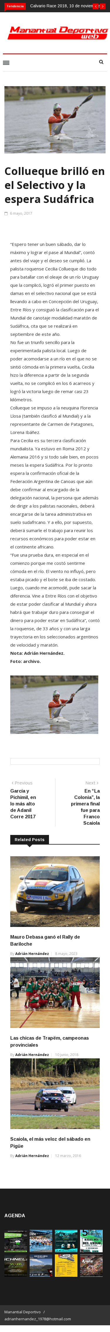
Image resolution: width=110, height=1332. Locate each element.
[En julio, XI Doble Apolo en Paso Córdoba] (41, 1250)
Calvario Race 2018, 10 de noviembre (65, 6)
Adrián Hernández (32, 953)
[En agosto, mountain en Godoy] (91, 1250)
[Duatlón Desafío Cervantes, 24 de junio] (66, 1275)
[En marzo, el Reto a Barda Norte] (66, 1250)
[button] (96, 6)
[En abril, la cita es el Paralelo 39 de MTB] (15, 1250)
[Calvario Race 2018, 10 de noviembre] (41, 1275)
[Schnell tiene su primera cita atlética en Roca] (15, 1275)
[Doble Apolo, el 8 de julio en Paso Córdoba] (91, 1275)
